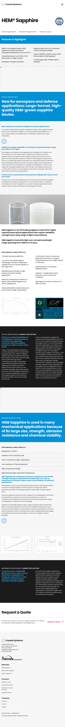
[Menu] (62, 4)
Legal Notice (15, 713)
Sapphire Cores (6, 682)
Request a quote (45, 32)
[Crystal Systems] (11, 4)
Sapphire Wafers (7, 692)
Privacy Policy (6, 713)
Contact (4, 704)
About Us (4, 701)
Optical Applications (9, 32)
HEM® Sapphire (6, 668)
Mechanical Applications (28, 32)
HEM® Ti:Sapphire (6, 673)
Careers (4, 707)
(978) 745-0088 (6, 651)
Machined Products (7, 685)
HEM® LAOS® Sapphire (8, 670)
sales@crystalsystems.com (10, 649)
